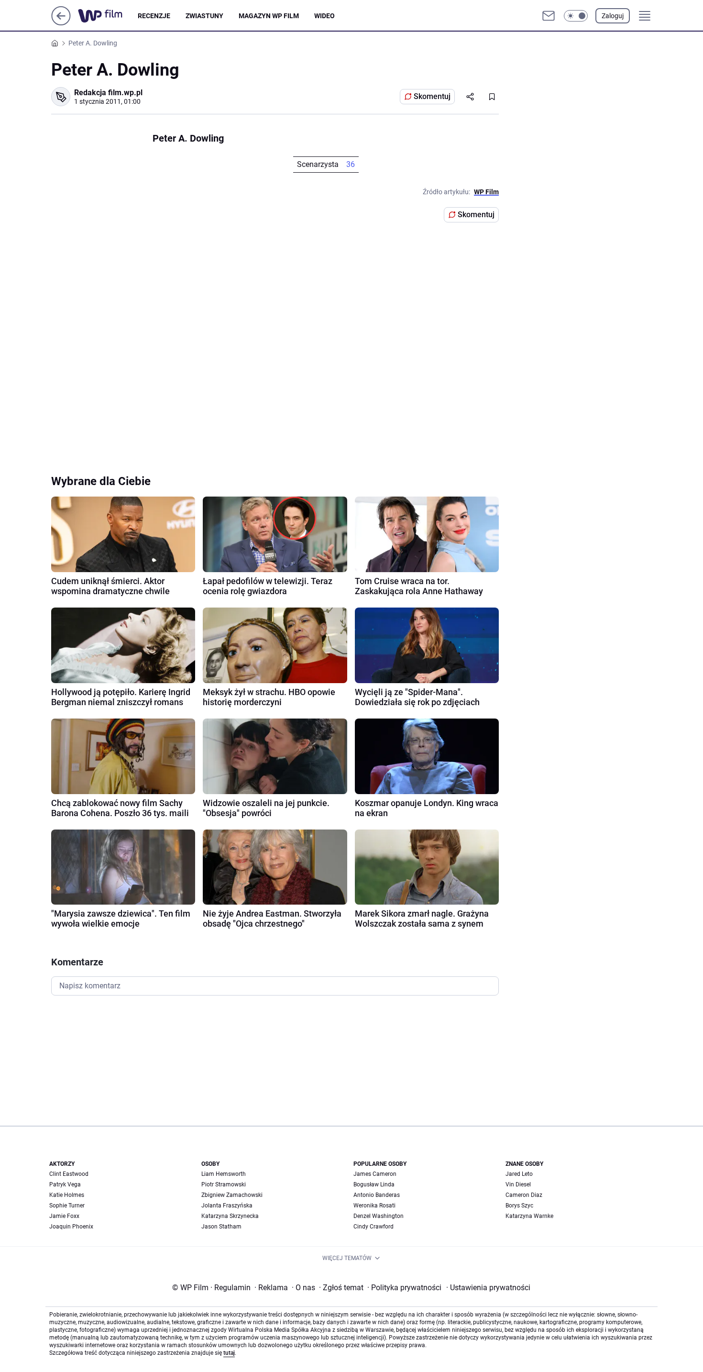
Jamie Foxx (64, 1216)
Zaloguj (613, 16)
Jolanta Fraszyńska (227, 1205)
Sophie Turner (67, 1205)
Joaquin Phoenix (71, 1226)
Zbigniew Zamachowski (232, 1195)
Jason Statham (221, 1226)
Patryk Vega (65, 1184)
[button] (576, 16)
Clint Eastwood (68, 1174)
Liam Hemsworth (223, 1174)
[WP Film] (108, 15)
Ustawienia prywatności (488, 1287)
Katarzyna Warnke (529, 1216)
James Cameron (374, 1174)
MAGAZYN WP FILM (269, 16)
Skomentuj (432, 96)
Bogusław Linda (374, 1184)
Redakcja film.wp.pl (108, 92)
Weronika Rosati (374, 1205)
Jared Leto (519, 1174)
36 (350, 164)
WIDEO (324, 16)
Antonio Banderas (376, 1195)
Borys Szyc (519, 1205)
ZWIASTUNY (204, 16)
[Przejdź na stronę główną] (61, 22)
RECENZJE (154, 16)
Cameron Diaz (523, 1195)
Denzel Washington (378, 1216)
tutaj (229, 1353)
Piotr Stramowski (223, 1184)
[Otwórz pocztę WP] (548, 15)
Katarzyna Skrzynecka (230, 1216)
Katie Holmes (66, 1195)
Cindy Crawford (373, 1226)
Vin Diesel (518, 1184)
